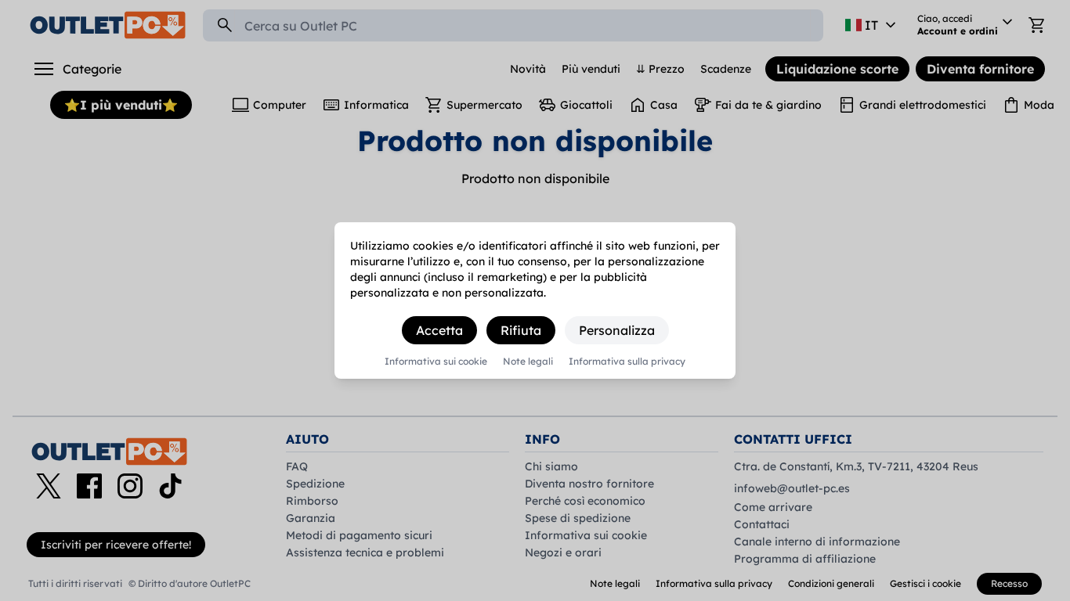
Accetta (439, 330)
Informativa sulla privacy (627, 361)
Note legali (528, 361)
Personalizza (617, 330)
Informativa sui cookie (436, 361)
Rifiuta (521, 330)
